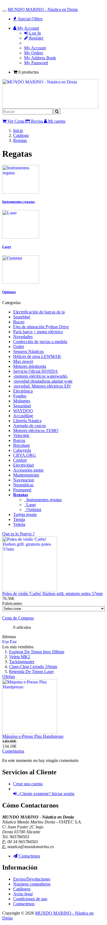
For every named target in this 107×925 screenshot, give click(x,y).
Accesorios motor (28, 470)
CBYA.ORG (24, 455)
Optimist (32, 509)
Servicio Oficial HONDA (35, 371)
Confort (20, 460)
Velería (19, 524)
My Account (35, 48)
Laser (30, 504)
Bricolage (21, 445)
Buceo (18, 321)
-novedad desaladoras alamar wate (42, 381)
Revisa (36, 121)
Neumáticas (23, 485)
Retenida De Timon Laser (31, 671)
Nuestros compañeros (31, 884)
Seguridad (22, 405)
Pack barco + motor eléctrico (38, 331)
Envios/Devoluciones (31, 879)
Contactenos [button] (29, 856)
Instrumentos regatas (43, 499)
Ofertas (8, 676)
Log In (34, 33)
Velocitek (21, 435)
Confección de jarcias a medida (40, 341)
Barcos (19, 440)
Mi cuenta (56, 121)
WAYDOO (23, 410)
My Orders (33, 53)
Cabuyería (22, 450)
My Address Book (40, 57)
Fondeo (19, 396)
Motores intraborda (29, 366)
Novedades (23, 336)
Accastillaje (23, 415)
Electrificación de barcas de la (39, 312)
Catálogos (21, 889)
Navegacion (23, 480)
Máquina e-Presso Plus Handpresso (32, 736)
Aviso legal (23, 894)
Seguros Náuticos (28, 351)
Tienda (19, 519)
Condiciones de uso (30, 898)
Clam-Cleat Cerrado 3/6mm (33, 666)
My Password (36, 62)
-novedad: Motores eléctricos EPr (42, 386)
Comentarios (13, 751)
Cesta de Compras (18, 618)
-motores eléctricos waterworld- (40, 376)
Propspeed (22, 489)
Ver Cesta (15, 121)
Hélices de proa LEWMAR (37, 356)
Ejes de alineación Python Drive (41, 326)
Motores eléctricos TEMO (35, 430)
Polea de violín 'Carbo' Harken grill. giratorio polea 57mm (52, 593)
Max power (23, 361)
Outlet (18, 346)
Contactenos (24, 903)
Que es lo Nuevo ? (18, 533)
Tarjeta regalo (25, 514)
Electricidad (23, 465)
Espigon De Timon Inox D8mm (36, 651)
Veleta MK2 (19, 656)
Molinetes (21, 401)
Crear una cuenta (28, 783)
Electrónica (23, 391)
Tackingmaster (21, 661)
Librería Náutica (27, 420)
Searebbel (21, 317)
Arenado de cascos (29, 425)
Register (35, 38)
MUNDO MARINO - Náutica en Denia (43, 9)
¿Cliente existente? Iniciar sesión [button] (45, 793)
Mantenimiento (26, 475)
